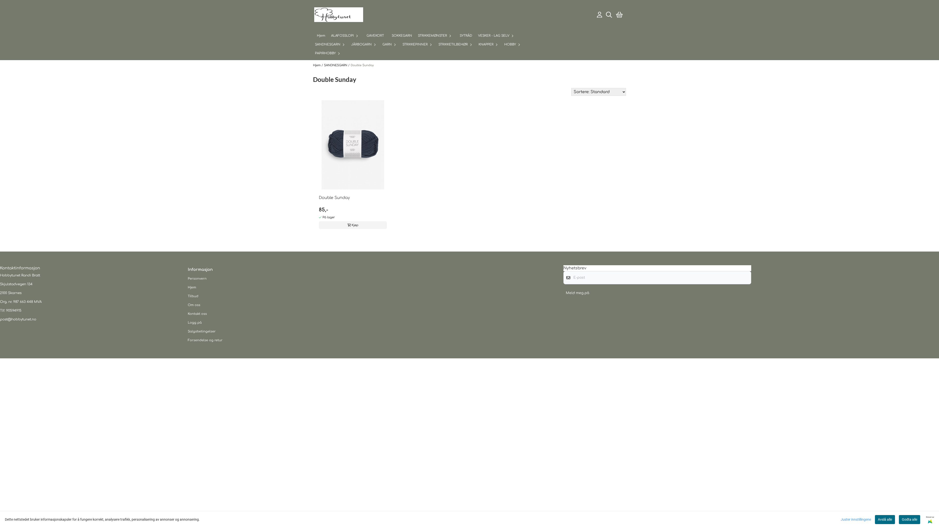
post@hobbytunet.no (18, 319)
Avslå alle (885, 519)
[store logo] (338, 14)
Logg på (195, 322)
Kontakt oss (197, 314)
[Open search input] (609, 15)
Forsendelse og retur (205, 340)
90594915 (14, 310)
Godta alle (909, 519)
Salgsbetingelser (202, 331)
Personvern (197, 278)
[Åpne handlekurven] (619, 15)
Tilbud (193, 296)
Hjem (317, 65)
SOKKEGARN (402, 35)
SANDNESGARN (336, 65)
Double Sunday (362, 65)
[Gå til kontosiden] (599, 15)
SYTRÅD (466, 35)
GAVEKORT (375, 35)
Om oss (194, 305)
